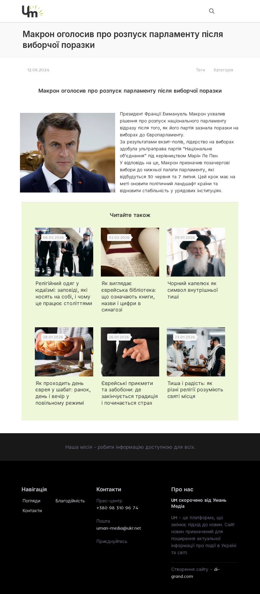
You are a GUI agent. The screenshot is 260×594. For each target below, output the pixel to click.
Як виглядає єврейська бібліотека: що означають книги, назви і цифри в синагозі (128, 296)
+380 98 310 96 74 (117, 508)
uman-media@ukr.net (118, 528)
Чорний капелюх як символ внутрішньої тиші (192, 290)
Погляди (31, 501)
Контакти (32, 510)
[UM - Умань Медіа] (33, 11)
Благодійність (70, 501)
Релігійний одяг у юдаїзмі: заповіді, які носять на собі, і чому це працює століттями (64, 293)
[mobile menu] (189, 11)
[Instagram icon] (229, 11)
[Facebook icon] (220, 11)
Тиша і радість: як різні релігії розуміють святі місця (195, 390)
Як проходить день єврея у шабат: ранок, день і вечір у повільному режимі (63, 393)
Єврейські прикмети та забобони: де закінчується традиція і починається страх (129, 393)
